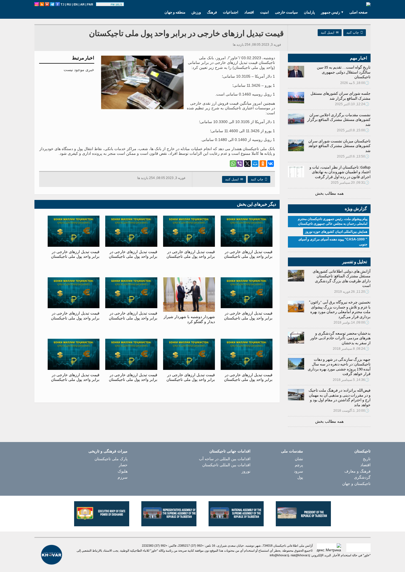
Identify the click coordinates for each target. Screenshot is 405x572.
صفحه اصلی (358, 12)
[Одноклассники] (263, 163)
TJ (62, 4)
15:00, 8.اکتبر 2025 (353, 130)
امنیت (264, 12)
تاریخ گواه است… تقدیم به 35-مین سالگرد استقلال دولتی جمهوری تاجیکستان (344, 72)
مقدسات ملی (292, 451)
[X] (247, 163)
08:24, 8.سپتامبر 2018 (351, 349)
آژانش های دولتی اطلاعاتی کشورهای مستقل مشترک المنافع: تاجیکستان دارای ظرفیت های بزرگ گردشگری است (342, 278)
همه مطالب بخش (329, 193)
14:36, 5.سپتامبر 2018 (351, 380)
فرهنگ (212, 12)
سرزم (123, 477)
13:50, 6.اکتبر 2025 (353, 156)
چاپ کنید (354, 32)
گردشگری (362, 477)
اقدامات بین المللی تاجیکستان (226, 465)
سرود (298, 471)
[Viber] (239, 163)
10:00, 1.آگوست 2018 (351, 411)
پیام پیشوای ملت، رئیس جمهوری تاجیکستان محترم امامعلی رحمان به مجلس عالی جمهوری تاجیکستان (332, 221)
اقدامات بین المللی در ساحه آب (224, 459)
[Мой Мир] (255, 163)
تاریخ (367, 459)
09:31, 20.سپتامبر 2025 (350, 183)
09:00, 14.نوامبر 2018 (351, 322)
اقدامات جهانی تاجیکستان (229, 451)
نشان (299, 459)
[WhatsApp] (233, 163)
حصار (123, 465)
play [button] (104, 4)
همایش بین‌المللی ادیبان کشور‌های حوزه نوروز (336, 232)
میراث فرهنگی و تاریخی (108, 451)
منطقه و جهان (174, 12)
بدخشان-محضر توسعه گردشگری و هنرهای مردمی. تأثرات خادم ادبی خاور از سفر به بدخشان (340, 338)
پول (300, 477)
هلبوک (123, 471)
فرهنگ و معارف (357, 471)
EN (76, 4)
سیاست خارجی (286, 12)
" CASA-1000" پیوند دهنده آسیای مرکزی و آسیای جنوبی (332, 241)
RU (69, 4)
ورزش (196, 12)
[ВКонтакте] (270, 163)
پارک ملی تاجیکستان (111, 459)
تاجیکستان (362, 451)
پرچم (299, 465)
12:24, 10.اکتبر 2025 (352, 104)
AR (82, 4)
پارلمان (309, 12)
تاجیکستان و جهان (356, 483)
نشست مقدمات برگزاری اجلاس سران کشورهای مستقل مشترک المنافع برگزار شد (339, 119)
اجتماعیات (230, 12)
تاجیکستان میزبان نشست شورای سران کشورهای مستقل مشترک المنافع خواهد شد (339, 146)
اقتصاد (249, 12)
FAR (90, 4)
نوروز (246, 471)
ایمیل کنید (330, 32)
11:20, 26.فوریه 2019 (351, 292)
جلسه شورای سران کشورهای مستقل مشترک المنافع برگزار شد (340, 96)
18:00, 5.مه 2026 (354, 83)
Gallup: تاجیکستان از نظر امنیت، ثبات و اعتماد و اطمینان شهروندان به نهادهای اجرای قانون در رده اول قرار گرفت (340, 172)
